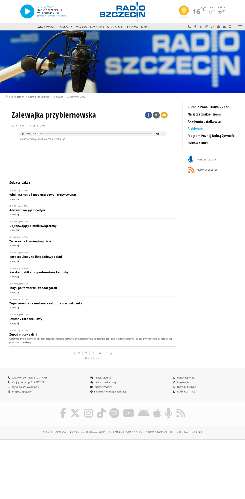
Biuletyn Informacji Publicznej (110, 391)
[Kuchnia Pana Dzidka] (122, 61)
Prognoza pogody (22, 391)
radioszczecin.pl (103, 377)
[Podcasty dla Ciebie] (168, 408)
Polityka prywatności (157, 432)
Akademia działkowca (204, 121)
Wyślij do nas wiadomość (224, 27)
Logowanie (182, 382)
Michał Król (38, 125)
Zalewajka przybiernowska (54, 115)
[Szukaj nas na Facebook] (63, 408)
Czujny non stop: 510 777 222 (28, 382)
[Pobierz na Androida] (143, 408)
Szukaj (230, 27)
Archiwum (58, 96)
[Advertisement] (34, 467)
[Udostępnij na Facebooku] (148, 115)
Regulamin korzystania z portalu (126, 432)
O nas (145, 27)
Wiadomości (46, 27)
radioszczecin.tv (103, 386)
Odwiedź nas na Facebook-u (195, 27)
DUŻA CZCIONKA (186, 386)
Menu (240, 27)
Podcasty (65, 27)
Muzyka (81, 27)
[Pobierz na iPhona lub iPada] (157, 408)
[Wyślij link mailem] (164, 115)
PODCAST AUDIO (206, 159)
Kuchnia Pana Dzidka (38, 96)
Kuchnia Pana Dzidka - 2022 (208, 107)
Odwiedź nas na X (201, 27)
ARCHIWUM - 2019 (76, 96)
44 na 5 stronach (93, 358)
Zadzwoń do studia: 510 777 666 (30, 377)
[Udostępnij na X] (156, 115)
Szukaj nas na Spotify (219, 27)
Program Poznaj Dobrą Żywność (211, 135)
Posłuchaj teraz (185, 377)
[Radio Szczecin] (123, 11)
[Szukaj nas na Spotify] (114, 408)
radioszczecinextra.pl (105, 382)
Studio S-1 (114, 27)
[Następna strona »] (111, 353)
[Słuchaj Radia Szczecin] (27, 11)
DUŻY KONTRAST (186, 391)
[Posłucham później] (64, 138)
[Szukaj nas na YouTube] (128, 408)
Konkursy (97, 27)
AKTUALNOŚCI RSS (207, 169)
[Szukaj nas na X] (75, 408)
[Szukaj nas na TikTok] (101, 408)
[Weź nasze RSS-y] (180, 408)
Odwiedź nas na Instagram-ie (207, 27)
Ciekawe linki (198, 142)
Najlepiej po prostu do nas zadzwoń (189, 27)
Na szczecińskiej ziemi (204, 114)
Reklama (132, 27)
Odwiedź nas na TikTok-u (213, 27)
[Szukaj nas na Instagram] (88, 408)
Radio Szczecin (16, 96)
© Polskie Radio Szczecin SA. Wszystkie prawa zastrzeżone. (75, 432)
